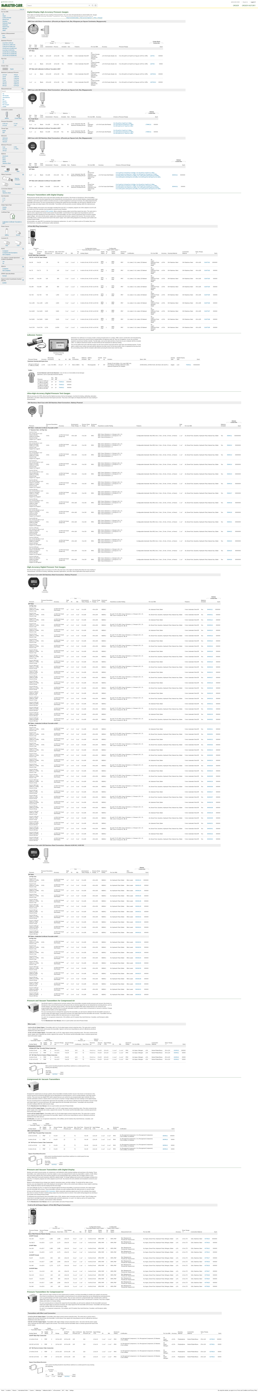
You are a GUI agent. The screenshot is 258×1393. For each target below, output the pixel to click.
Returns (14, 1390)
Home (2, 1390)
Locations (8, 1390)
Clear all (22, 9)
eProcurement (56, 1390)
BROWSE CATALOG (8, 2)
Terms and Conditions (242, 1390)
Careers (32, 1390)
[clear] (89, 5)
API (63, 1390)
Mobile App (38, 1390)
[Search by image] (95, 5)
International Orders (23, 1390)
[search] (22, 91)
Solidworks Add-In (47, 1390)
